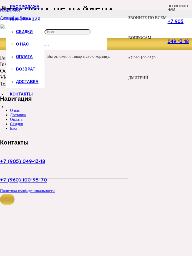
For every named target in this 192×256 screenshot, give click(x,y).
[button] (7, 199)
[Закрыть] (46, 45)
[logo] (64, 177)
